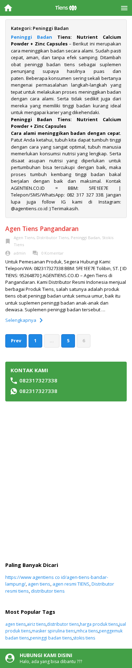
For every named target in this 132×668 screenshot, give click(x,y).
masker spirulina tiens (53, 631)
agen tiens (39, 584)
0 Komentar (52, 253)
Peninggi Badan (31, 37)
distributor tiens (48, 591)
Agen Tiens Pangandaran (41, 228)
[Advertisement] (66, 482)
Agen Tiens (24, 237)
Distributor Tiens (53, 237)
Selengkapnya (20, 320)
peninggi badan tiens (51, 638)
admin (20, 253)
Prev (16, 340)
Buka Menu (124, 8)
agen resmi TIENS (70, 584)
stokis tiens (84, 638)
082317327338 (38, 380)
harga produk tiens (99, 624)
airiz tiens (36, 624)
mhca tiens (87, 631)
